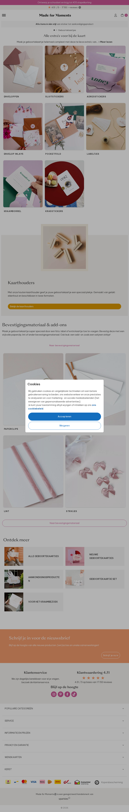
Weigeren (64, 425)
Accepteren (64, 416)
